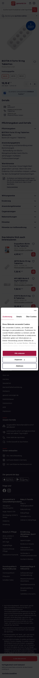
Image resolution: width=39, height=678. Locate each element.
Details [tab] (19, 317)
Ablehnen (19, 366)
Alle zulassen (20, 353)
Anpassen (18, 359)
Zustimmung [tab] (7, 317)
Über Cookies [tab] (31, 317)
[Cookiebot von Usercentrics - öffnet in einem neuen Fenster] (28, 310)
